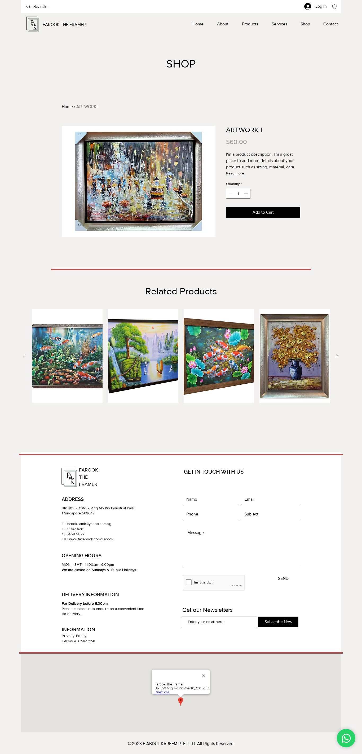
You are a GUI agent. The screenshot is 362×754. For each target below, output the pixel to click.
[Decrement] (230, 193)
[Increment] (246, 193)
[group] (181, 365)
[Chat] (346, 738)
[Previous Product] (24, 356)
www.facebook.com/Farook (91, 539)
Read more (235, 173)
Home (67, 106)
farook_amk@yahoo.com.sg (89, 524)
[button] (334, 6)
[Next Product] (337, 356)
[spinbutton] (238, 193)
